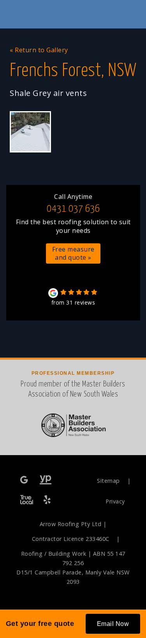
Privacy (115, 501)
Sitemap (108, 480)
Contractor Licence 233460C (70, 538)
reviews (73, 302)
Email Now (113, 623)
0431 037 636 (73, 209)
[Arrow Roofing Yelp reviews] (48, 500)
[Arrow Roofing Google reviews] (25, 480)
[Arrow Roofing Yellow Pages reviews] (46, 480)
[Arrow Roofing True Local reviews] (26, 500)
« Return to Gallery (39, 50)
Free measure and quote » (73, 253)
